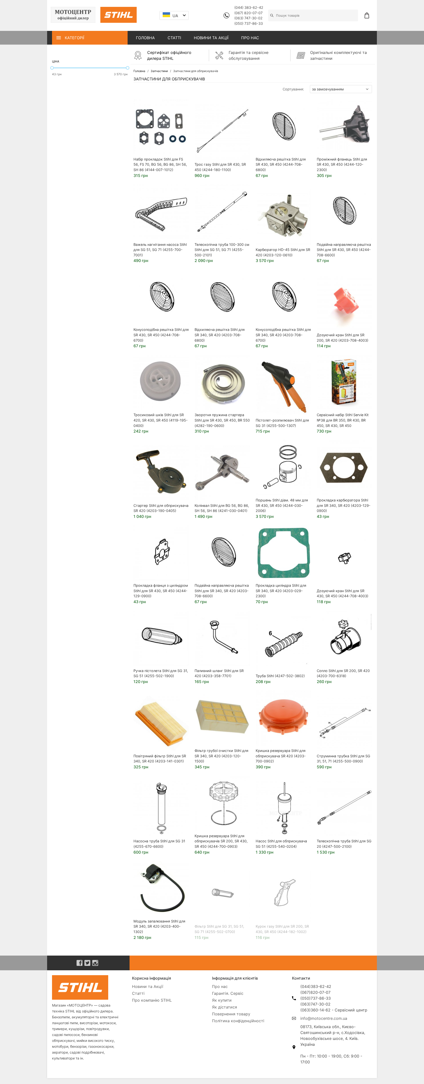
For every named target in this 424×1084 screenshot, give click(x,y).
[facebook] (79, 963)
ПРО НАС (250, 37)
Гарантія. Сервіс (227, 993)
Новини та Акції (147, 986)
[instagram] (95, 963)
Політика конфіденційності (238, 1020)
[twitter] (87, 963)
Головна (139, 71)
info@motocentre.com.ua (323, 1018)
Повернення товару (231, 1013)
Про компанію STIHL (152, 1000)
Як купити (222, 1000)
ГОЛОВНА (145, 37)
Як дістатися (224, 1007)
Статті (138, 993)
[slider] (52, 68)
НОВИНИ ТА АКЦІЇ (211, 37)
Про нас (220, 986)
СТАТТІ (174, 37)
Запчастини (159, 71)
